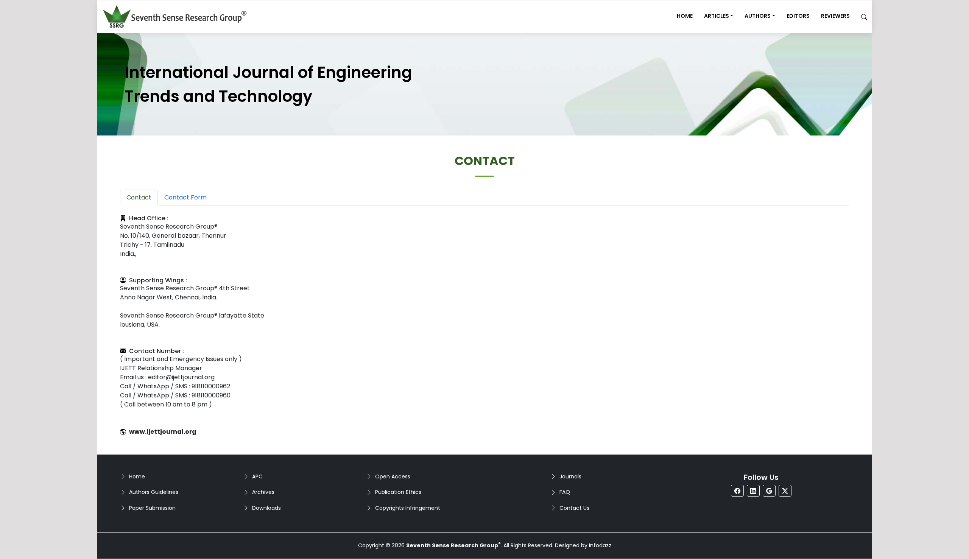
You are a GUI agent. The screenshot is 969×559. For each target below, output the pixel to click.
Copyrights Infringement (407, 508)
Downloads (266, 508)
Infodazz (600, 545)
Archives (263, 492)
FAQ (564, 492)
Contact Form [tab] (185, 197)
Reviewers (835, 16)
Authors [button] (758, 16)
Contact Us (574, 508)
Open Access (392, 476)
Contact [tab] (138, 197)
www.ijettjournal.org (162, 431)
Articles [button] (716, 16)
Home (685, 16)
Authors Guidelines (153, 492)
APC (257, 476)
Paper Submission (152, 508)
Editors (798, 16)
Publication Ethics (398, 492)
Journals (570, 476)
